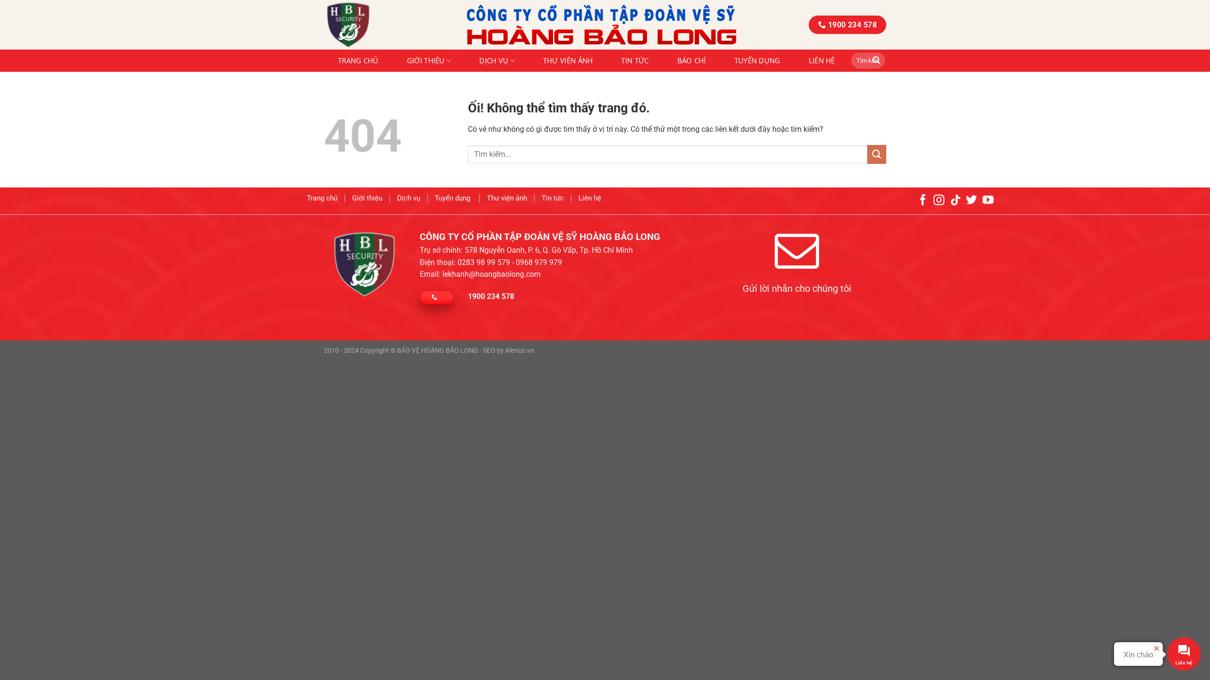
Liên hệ (822, 60)
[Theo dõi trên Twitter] (971, 201)
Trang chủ (358, 60)
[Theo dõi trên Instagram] (938, 201)
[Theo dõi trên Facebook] (922, 201)
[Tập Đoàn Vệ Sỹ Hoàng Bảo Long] (388, 25)
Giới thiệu (426, 60)
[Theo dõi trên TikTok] (955, 201)
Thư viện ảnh (568, 60)
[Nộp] (876, 61)
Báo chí (691, 60)
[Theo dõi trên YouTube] (988, 201)
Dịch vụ (493, 60)
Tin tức (634, 60)
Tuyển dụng (757, 60)
